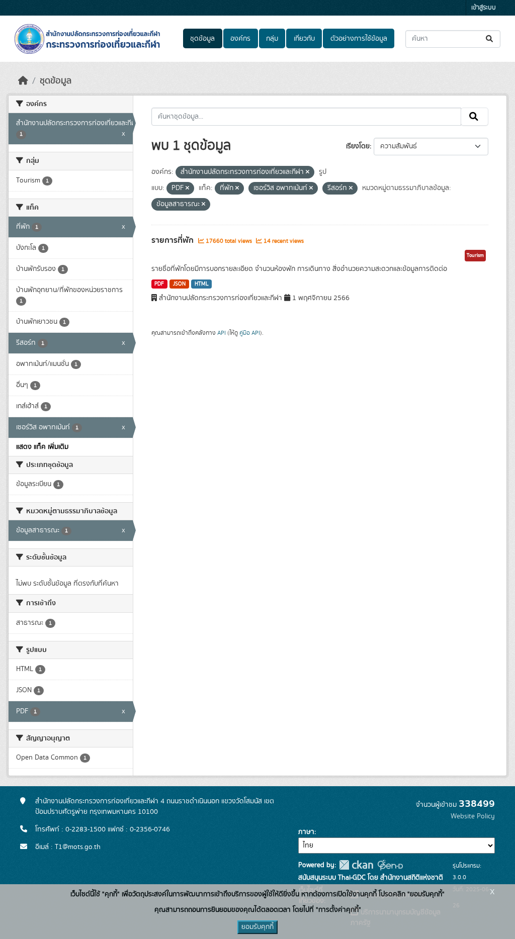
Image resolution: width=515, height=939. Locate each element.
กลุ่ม (272, 39)
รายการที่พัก (173, 240)
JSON (179, 284)
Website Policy (473, 816)
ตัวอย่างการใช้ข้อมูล (358, 39)
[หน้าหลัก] (23, 80)
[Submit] (490, 39)
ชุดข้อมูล (202, 39)
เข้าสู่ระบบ (483, 8)
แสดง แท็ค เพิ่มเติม (42, 447)
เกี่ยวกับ (304, 39)
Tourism (475, 255)
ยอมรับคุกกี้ (257, 927)
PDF (159, 284)
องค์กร (240, 39)
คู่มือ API (249, 332)
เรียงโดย (358, 146)
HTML (202, 284)
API (221, 332)
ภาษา (306, 832)
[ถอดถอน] (307, 172)
